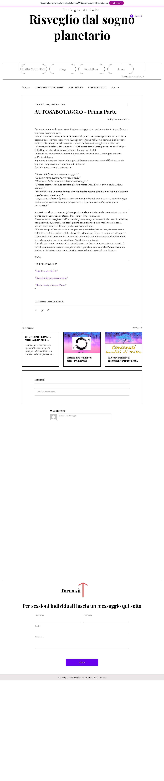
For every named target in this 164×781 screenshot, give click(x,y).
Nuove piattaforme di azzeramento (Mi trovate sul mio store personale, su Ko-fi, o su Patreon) (122, 359)
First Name (39, 615)
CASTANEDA (40, 301)
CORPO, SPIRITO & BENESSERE (49, 87)
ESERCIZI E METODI (97, 87)
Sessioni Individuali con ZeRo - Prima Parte (79, 359)
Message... (39, 637)
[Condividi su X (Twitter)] (42, 310)
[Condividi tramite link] (48, 310)
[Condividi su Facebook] (36, 310)
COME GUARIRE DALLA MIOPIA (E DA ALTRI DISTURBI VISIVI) (38, 338)
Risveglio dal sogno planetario (82, 27)
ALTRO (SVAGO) (76, 87)
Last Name (88, 615)
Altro (114, 87)
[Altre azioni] (127, 104)
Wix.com (102, 677)
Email (37, 626)
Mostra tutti (137, 327)
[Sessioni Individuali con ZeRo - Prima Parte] (82, 342)
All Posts (26, 87)
